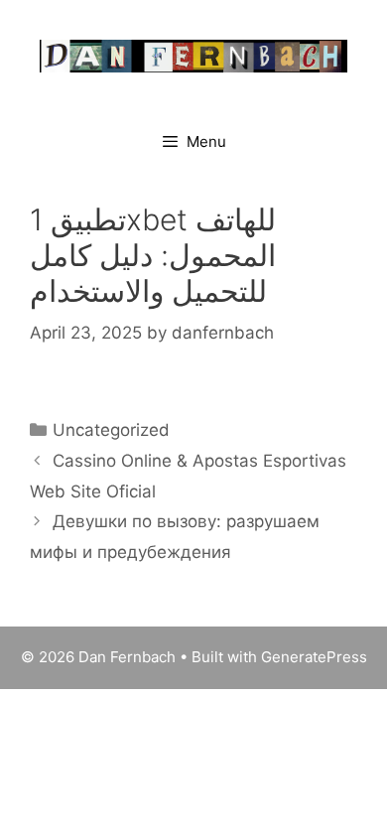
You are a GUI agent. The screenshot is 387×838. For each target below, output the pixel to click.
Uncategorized (111, 430)
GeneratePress (314, 656)
